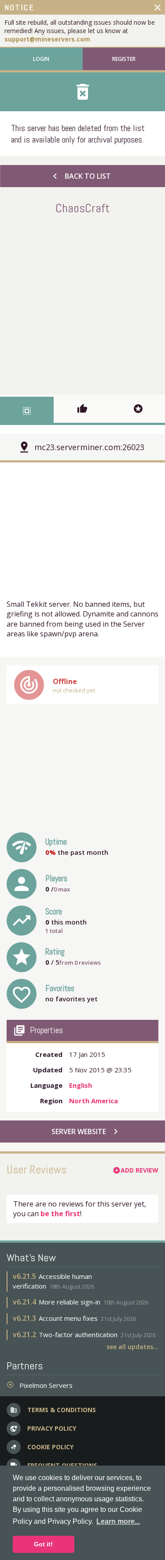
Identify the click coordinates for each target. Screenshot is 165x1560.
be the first (60, 1213)
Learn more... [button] (118, 1521)
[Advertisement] (82, 303)
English (80, 1085)
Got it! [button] (43, 1544)
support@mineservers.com (47, 39)
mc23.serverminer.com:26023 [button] (89, 447)
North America (93, 1100)
